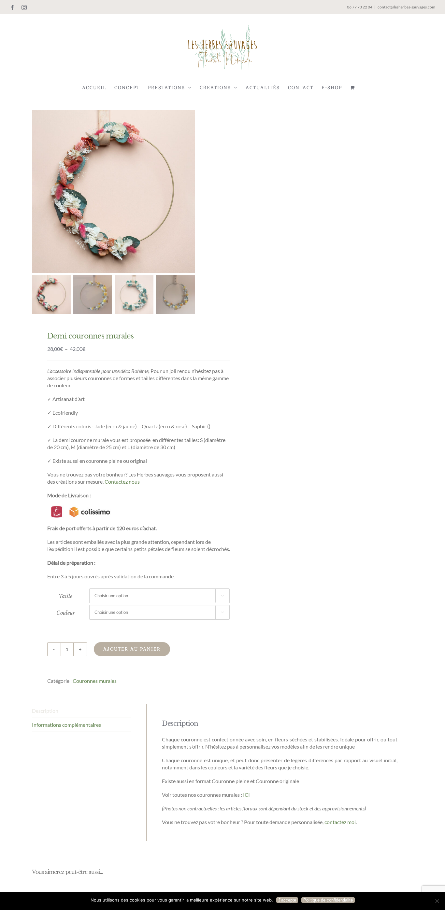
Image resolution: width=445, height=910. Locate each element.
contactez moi (340, 822)
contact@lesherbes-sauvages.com (406, 7)
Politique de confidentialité (328, 900)
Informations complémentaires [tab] (66, 725)
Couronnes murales (95, 681)
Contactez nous (122, 481)
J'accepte (287, 900)
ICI (246, 795)
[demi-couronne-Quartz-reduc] (113, 191)
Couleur (65, 613)
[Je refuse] (437, 901)
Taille (65, 596)
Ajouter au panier (132, 649)
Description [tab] (45, 711)
